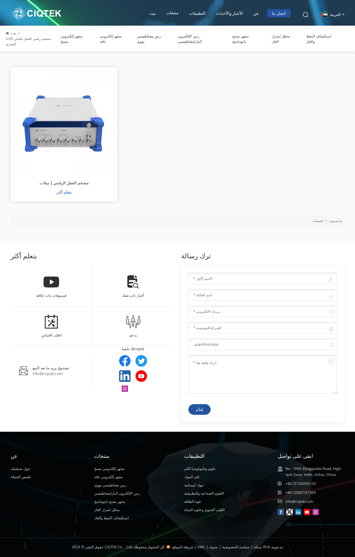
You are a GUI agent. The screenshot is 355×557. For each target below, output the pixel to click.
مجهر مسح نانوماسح (240, 39)
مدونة (213, 546)
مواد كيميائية (193, 485)
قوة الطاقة (192, 501)
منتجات (172, 13)
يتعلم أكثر (64, 192)
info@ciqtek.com (48, 373)
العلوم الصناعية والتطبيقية (204, 493)
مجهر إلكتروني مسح (72, 39)
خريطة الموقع (182, 546)
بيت (152, 13)
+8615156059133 (300, 483)
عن (256, 13)
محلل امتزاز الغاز (281, 39)
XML (201, 546)
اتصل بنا (279, 13)
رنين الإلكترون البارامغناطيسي (190, 39)
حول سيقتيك (20, 468)
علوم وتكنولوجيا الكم (200, 468)
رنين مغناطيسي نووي (149, 39)
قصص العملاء (21, 476)
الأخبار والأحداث (229, 13)
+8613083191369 (300, 492)
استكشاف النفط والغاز (318, 39)
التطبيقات (197, 13)
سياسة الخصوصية (236, 546)
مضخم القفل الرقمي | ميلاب (64, 183)
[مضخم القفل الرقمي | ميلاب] (64, 120)
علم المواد (192, 476)
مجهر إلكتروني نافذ (111, 39)
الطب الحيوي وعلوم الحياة (204, 509)
